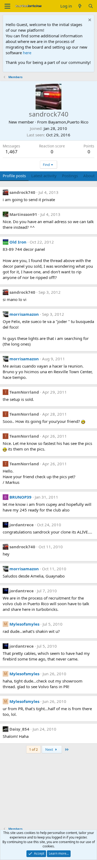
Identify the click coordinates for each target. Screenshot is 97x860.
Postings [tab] (70, 175)
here (27, 52)
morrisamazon (24, 314)
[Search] (90, 6)
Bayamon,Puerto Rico (68, 122)
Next (49, 749)
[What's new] (80, 6)
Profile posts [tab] (14, 175)
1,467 (11, 151)
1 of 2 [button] (33, 749)
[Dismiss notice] (89, 20)
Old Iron (17, 242)
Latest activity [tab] (44, 175)
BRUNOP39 (20, 497)
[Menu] (7, 6)
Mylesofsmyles (24, 624)
